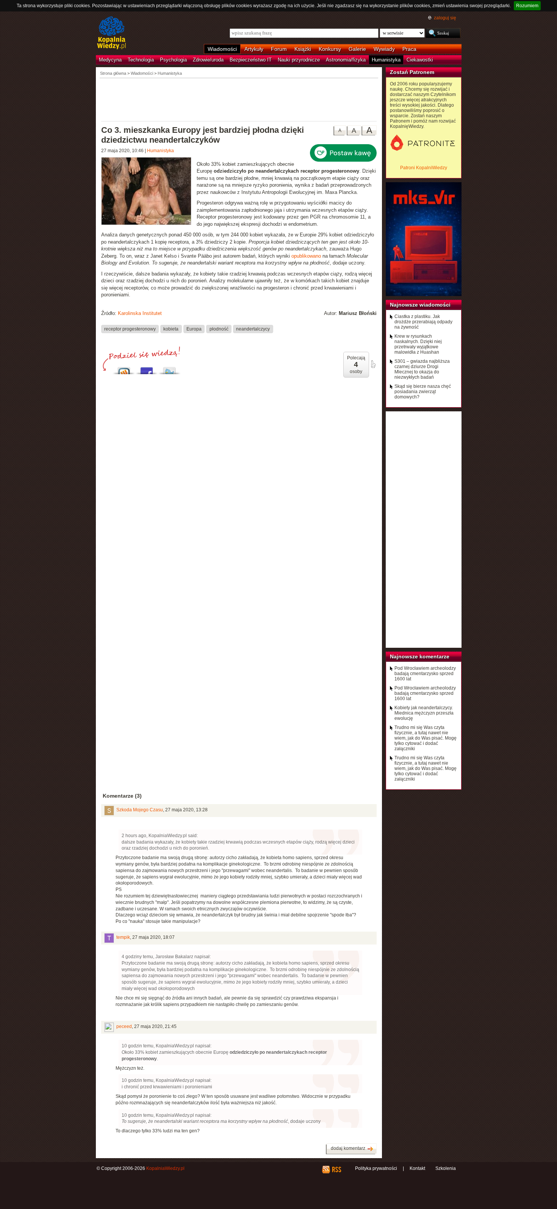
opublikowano (306, 256)
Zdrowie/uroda (208, 60)
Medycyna (110, 60)
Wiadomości (222, 49)
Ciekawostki (420, 60)
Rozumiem (527, 5)
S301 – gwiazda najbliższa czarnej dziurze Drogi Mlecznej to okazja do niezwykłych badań (422, 369)
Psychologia (173, 60)
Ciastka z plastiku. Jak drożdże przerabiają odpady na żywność (423, 322)
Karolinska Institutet (140, 313)
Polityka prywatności (376, 1168)
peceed (124, 1026)
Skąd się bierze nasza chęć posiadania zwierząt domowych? (422, 392)
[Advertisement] (239, 99)
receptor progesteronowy (130, 328)
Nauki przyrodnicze (299, 60)
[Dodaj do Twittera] (169, 368)
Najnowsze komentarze (419, 656)
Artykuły (253, 49)
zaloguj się (445, 17)
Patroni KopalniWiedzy (423, 167)
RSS (336, 1169)
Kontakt (417, 1168)
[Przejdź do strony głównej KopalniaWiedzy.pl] (111, 33)
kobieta (170, 328)
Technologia (141, 60)
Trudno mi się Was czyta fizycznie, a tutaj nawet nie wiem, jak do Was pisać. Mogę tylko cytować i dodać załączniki (425, 738)
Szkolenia (445, 1168)
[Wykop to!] (124, 368)
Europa (194, 328)
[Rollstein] (149, 192)
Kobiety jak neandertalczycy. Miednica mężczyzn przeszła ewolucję (424, 713)
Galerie (357, 49)
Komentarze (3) (122, 796)
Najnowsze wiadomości (420, 305)
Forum (279, 49)
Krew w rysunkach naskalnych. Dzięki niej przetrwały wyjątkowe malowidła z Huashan (418, 344)
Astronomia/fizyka (346, 60)
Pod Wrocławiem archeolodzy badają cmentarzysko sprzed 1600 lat (425, 674)
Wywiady (384, 49)
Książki (302, 49)
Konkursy (330, 49)
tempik (123, 937)
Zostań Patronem (412, 72)
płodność (219, 328)
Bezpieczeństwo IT (251, 60)
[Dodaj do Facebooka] (146, 368)
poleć (372, 364)
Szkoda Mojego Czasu (139, 809)
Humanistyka (386, 60)
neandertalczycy (253, 328)
